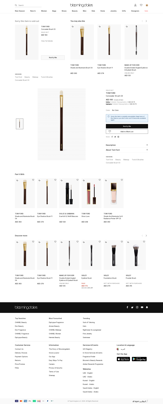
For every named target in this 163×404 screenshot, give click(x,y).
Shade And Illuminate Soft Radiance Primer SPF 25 (113, 217)
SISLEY (84, 275)
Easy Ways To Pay (55, 360)
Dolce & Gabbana (66, 214)
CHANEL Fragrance (22, 334)
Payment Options (21, 356)
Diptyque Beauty (21, 337)
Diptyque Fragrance (56, 322)
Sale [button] (146, 11)
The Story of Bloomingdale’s (59, 349)
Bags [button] (54, 11)
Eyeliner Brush (87, 278)
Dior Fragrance (20, 330)
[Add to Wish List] (33, 180)
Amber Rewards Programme (93, 364)
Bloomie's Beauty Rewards (92, 360)
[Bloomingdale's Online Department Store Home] (81, 5)
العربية (123, 349)
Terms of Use (54, 372)
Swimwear (86, 337)
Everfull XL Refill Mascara (68, 216)
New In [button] (33, 11)
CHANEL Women (55, 334)
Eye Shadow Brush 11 (105, 68)
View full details (47, 41)
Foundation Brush (110, 278)
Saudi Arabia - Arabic (90, 392)
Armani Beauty (54, 326)
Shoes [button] (64, 11)
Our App (52, 356)
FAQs (17, 368)
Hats (84, 326)
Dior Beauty (19, 326)
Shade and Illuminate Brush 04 (81, 68)
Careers (52, 364)
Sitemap (52, 375)
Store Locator (54, 353)
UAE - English (88, 373)
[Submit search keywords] (16, 5)
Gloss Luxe (85, 216)
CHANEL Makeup (55, 330)
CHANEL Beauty (21, 322)
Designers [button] (135, 11)
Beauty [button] (75, 11)
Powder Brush (131, 278)
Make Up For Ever (132, 65)
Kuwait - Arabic (88, 384)
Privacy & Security (55, 368)
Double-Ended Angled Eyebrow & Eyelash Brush (136, 69)
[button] (146, 21)
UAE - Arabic (87, 377)
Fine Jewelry (87, 334)
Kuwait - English (88, 380)
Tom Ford (74, 65)
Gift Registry (87, 349)
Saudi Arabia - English (91, 388)
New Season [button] (20, 11)
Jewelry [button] (113, 11)
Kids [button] (93, 11)
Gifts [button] (124, 11)
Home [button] (102, 11)
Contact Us (19, 349)
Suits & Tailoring (89, 322)
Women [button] (44, 11)
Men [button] (84, 11)
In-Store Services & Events (92, 353)
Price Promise (20, 364)
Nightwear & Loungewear (92, 330)
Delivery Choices (21, 353)
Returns (18, 360)
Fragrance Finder (89, 356)
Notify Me (53, 57)
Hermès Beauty (54, 337)
